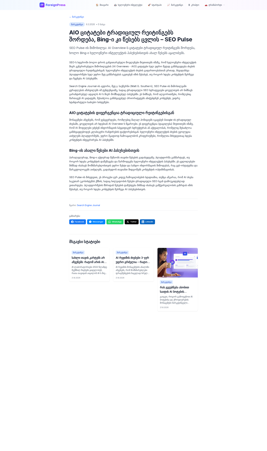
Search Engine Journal (88, 205)
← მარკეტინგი (76, 16)
